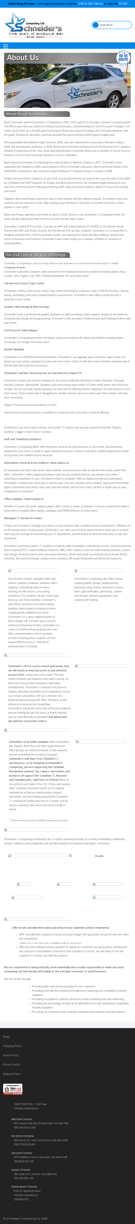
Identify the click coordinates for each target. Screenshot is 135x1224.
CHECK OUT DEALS (90, 3)
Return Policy (11, 1055)
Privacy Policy (11, 1064)
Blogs (6, 1036)
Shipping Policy (12, 1046)
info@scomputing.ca (26, 1108)
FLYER (123, 3)
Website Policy (12, 1074)
